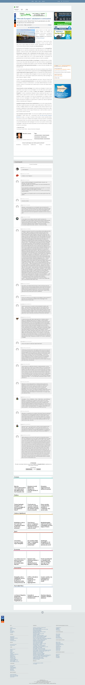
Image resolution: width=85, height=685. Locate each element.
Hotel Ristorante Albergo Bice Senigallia (38, 654)
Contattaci (11, 653)
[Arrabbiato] (18, 147)
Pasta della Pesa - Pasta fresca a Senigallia (39, 649)
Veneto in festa (58, 650)
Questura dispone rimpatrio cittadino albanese (46, 596)
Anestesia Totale (12, 645)
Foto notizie (11, 666)
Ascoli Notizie (58, 635)
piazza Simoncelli (47, 138)
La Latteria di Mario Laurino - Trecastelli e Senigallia (40, 656)
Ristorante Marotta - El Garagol (37, 644)
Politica (11, 629)
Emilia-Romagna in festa (59, 643)
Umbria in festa (58, 649)
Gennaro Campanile (46, 135)
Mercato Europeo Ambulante (38, 138)
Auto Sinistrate (58, 654)
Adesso (22, 9)
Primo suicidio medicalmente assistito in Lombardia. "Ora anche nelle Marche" (45, 508)
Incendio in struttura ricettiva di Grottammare (33, 596)
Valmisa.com (57, 629)
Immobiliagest (58, 657)
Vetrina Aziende (12, 636)
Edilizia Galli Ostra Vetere (36, 632)
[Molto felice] (48, 147)
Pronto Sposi (58, 656)
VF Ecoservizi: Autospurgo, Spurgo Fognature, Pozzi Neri (41, 655)
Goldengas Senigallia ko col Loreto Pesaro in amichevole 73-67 (46, 543)
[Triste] (26, 147)
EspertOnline (12, 639)
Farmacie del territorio (13, 674)
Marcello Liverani (27, 133)
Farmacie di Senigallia (13, 659)
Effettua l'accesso (29, 469)
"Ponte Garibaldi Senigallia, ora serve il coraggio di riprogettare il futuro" (19, 507)
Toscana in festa (58, 648)
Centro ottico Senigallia (36, 634)
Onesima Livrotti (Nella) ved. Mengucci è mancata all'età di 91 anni (33, 489)
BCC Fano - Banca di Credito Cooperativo (39, 637)
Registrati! (38, 469)
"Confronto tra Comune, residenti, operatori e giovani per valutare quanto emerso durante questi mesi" (33, 508)
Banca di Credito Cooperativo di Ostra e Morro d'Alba (40, 629)
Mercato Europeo (40, 38)
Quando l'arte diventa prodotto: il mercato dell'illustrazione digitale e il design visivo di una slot (33, 562)
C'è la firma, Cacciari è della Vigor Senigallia (18, 542)
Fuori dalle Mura (12, 631)
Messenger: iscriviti (13, 657)
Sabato (27, 9)
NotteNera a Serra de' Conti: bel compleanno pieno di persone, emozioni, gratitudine (19, 526)
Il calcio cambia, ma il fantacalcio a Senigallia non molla (46, 579)
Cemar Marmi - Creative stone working (38, 633)
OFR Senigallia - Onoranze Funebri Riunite (39, 648)
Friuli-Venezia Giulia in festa (60, 644)
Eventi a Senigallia (12, 660)
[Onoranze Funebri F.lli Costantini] (33, 16)
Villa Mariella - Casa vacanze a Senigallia (38, 653)
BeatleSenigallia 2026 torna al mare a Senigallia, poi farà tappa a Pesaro (46, 524)
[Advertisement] (62, 47)
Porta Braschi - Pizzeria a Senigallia (38, 652)
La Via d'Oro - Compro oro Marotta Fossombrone (40, 639)
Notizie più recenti (12, 649)
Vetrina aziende (12, 652)
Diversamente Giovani (13, 644)
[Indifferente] (33, 147)
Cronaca (11, 627)
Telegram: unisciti (12, 656)
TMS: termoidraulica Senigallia (37, 628)
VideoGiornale (12, 637)
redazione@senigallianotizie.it (14, 654)
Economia (11, 632)
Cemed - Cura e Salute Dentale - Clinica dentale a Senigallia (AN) (42, 638)
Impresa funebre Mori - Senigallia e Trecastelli (39, 643)
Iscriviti (11, 651)
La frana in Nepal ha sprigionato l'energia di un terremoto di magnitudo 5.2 (20, 597)
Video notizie (12, 669)
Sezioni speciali (12, 670)
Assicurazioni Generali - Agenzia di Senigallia (39, 631)
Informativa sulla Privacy (53, 683)
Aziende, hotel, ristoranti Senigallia (37, 641)
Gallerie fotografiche (13, 667)
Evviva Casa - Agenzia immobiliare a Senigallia (39, 636)
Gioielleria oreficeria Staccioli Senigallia (38, 658)
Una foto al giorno (12, 665)
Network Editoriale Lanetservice (14, 661)
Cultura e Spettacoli (13, 628)
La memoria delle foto (13, 640)
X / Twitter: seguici (12, 658)
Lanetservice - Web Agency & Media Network (39, 627)
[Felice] (41, 147)
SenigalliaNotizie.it (58, 627)
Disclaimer (44, 683)
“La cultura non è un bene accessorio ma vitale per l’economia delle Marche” (20, 561)
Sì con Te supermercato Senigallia (38, 642)
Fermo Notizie (58, 636)
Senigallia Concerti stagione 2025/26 (38, 657)
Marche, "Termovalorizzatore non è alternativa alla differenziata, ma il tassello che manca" (20, 490)
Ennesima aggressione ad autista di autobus (46, 488)
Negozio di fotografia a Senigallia (37, 647)
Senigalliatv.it (57, 628)
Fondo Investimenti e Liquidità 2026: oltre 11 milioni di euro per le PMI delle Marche (46, 561)
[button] (59, 1)
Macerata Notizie (58, 637)
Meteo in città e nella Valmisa (14, 675)
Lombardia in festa (58, 646)
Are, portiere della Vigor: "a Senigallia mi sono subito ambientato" (33, 543)
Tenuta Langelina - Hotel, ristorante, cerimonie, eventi (40, 646)
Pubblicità (47, 683)
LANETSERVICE (35, 683)
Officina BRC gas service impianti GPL (38, 651)
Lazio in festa (58, 645)
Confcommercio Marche (38, 135)
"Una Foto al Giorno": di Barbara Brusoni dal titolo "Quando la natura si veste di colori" (33, 525)
